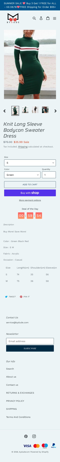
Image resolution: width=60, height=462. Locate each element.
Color (6, 169)
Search (10, 368)
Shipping (22, 146)
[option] (15, 111)
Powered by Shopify (39, 452)
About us (11, 376)
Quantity (46, 169)
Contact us (12, 384)
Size (6, 157)
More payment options (30, 200)
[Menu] (54, 18)
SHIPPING (11, 409)
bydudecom (24, 452)
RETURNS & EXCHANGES (20, 392)
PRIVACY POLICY (15, 401)
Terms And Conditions (18, 417)
